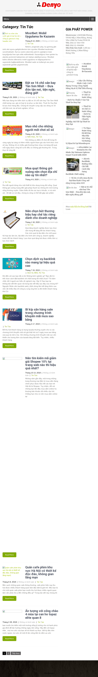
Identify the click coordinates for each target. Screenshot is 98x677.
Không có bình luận (50, 41)
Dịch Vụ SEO (32, 273)
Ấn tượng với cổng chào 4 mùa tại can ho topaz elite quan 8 (41, 614)
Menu (6, 19)
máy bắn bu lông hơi (79, 206)
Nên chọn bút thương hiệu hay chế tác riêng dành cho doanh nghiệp (41, 214)
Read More (9, 70)
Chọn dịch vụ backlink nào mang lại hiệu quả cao (40, 262)
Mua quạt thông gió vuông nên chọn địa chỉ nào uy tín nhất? (41, 172)
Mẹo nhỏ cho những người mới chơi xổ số (39, 128)
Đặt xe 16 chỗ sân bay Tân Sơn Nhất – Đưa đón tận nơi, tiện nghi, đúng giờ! (40, 88)
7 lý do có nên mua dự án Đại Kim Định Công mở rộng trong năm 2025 (79, 180)
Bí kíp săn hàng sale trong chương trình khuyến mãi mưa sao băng (39, 314)
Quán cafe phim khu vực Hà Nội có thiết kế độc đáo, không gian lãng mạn (40, 572)
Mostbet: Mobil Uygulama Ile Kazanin (40, 34)
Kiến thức (31, 137)
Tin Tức (30, 43)
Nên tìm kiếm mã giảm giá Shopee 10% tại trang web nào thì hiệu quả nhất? (40, 363)
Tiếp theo (16, 653)
